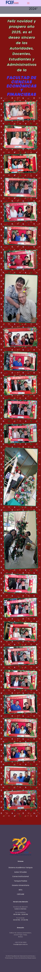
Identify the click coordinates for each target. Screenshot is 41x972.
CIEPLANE (20, 894)
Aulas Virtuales (20, 872)
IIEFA (20, 890)
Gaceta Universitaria (20, 885)
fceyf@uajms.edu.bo (20, 944)
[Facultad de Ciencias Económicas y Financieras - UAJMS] (12, 5)
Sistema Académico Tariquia (20, 867)
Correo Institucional (20, 876)
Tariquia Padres (20, 881)
